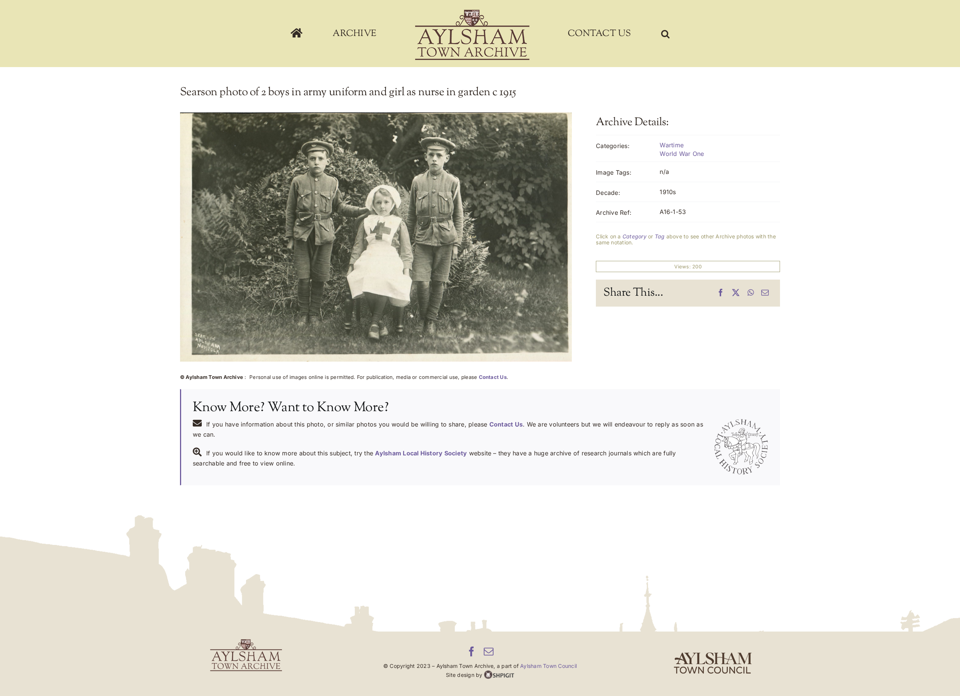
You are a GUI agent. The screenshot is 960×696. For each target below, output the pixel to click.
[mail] (489, 651)
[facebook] (471, 651)
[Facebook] (720, 293)
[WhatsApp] (751, 293)
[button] (616, 33)
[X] (735, 293)
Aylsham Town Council (548, 666)
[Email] (765, 293)
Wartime (672, 145)
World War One (682, 153)
